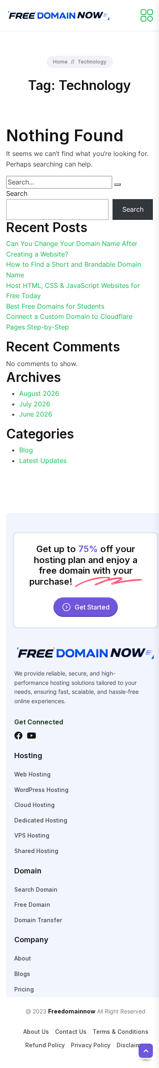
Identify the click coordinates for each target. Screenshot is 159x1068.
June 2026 (35, 414)
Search (16, 193)
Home (60, 62)
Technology (91, 62)
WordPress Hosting (41, 789)
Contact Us (70, 1031)
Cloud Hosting (34, 804)
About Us (36, 1031)
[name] (59, 15)
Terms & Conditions (120, 1031)
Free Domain (32, 904)
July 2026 (34, 404)
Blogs (22, 973)
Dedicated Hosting (40, 820)
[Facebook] (18, 736)
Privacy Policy (90, 1045)
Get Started (92, 607)
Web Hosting (32, 774)
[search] (117, 184)
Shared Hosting (36, 850)
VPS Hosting (31, 835)
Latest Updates (42, 460)
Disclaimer (131, 1045)
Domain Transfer (38, 920)
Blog (26, 450)
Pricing (24, 989)
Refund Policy (45, 1045)
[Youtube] (31, 736)
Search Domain (35, 889)
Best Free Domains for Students (55, 306)
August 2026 (39, 393)
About (22, 958)
